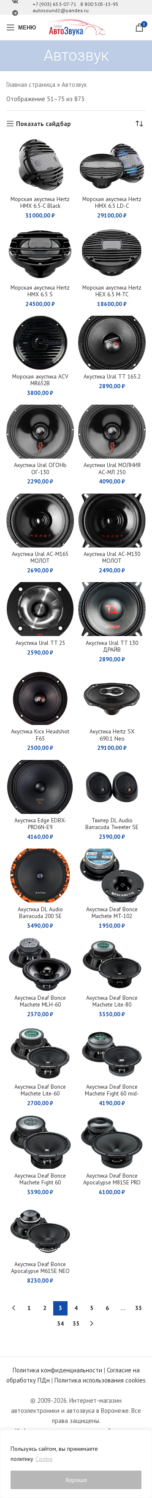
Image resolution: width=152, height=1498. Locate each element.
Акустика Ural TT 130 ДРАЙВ (112, 646)
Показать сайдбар (43, 123)
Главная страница (30, 85)
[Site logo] (76, 27)
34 (60, 1323)
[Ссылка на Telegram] (15, 13)
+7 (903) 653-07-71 (54, 4)
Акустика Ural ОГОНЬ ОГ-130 (40, 468)
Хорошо (76, 1480)
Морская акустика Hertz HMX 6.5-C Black (40, 202)
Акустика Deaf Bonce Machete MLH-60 (40, 1001)
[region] (76, 1464)
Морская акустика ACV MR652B (40, 380)
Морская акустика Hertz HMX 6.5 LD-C (111, 202)
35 (76, 1323)
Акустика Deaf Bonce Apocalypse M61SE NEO (40, 1267)
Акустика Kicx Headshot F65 (40, 735)
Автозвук (74, 85)
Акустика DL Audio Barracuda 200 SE (40, 912)
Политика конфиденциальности (57, 1370)
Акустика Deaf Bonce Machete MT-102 (112, 912)
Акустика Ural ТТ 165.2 (112, 376)
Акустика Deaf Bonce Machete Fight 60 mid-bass (112, 1093)
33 (138, 1308)
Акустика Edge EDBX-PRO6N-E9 (40, 823)
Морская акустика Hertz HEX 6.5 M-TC (111, 291)
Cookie (44, 1459)
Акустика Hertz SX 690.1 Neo (112, 735)
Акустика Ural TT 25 (40, 643)
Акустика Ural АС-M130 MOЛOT (112, 557)
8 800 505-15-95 (99, 4)
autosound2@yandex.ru (61, 10)
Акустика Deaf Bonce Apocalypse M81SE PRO (112, 1179)
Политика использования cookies (100, 1380)
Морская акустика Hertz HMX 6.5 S (40, 291)
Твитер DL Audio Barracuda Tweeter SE (111, 823)
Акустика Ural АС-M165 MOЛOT (40, 557)
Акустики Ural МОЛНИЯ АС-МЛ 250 (112, 468)
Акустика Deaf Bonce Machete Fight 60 (40, 1179)
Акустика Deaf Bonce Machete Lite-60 (40, 1090)
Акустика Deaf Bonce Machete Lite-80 (112, 1001)
